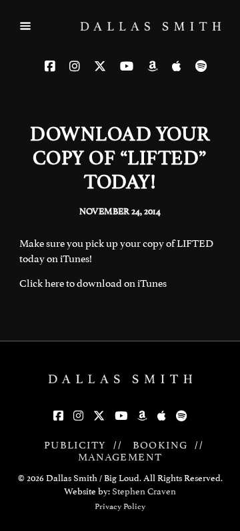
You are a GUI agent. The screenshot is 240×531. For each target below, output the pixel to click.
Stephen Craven (144, 491)
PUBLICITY (75, 445)
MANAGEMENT (120, 457)
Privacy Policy (120, 506)
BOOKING (160, 445)
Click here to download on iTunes (93, 283)
